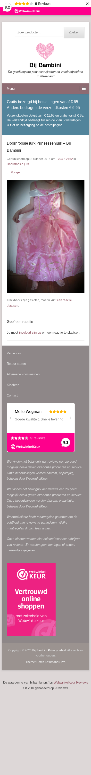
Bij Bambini (45, 65)
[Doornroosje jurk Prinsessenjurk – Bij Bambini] (45, 236)
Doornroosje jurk (18, 164)
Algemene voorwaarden (23, 374)
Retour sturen (16, 364)
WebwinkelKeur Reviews (71, 682)
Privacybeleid (57, 650)
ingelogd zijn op (30, 332)
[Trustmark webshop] (31, 600)
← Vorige (13, 172)
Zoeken (74, 32)
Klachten (13, 385)
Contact (12, 395)
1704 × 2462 (64, 159)
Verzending (14, 353)
